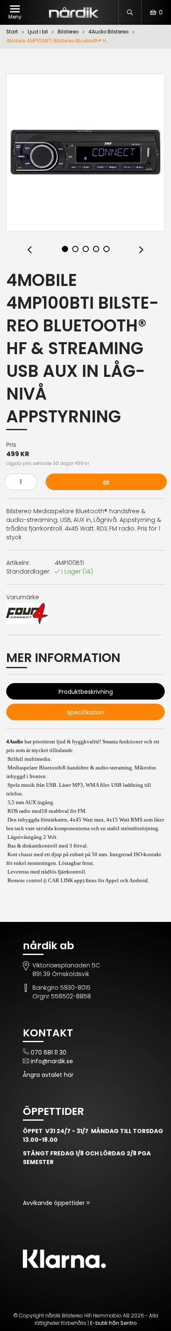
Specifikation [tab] (85, 712)
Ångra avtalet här (48, 1075)
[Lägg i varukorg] (106, 482)
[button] (30, 250)
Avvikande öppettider (54, 1203)
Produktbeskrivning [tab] (86, 692)
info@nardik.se (52, 1061)
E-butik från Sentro (113, 1322)
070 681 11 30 (48, 1052)
